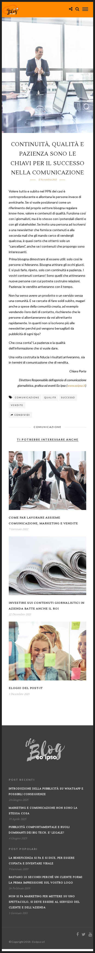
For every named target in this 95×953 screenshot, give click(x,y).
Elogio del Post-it (26, 688)
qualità (50, 397)
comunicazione (27, 397)
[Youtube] (90, 934)
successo (68, 397)
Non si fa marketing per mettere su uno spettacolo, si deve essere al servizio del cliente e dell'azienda (44, 902)
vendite (17, 405)
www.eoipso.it (76, 385)
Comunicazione (47, 426)
